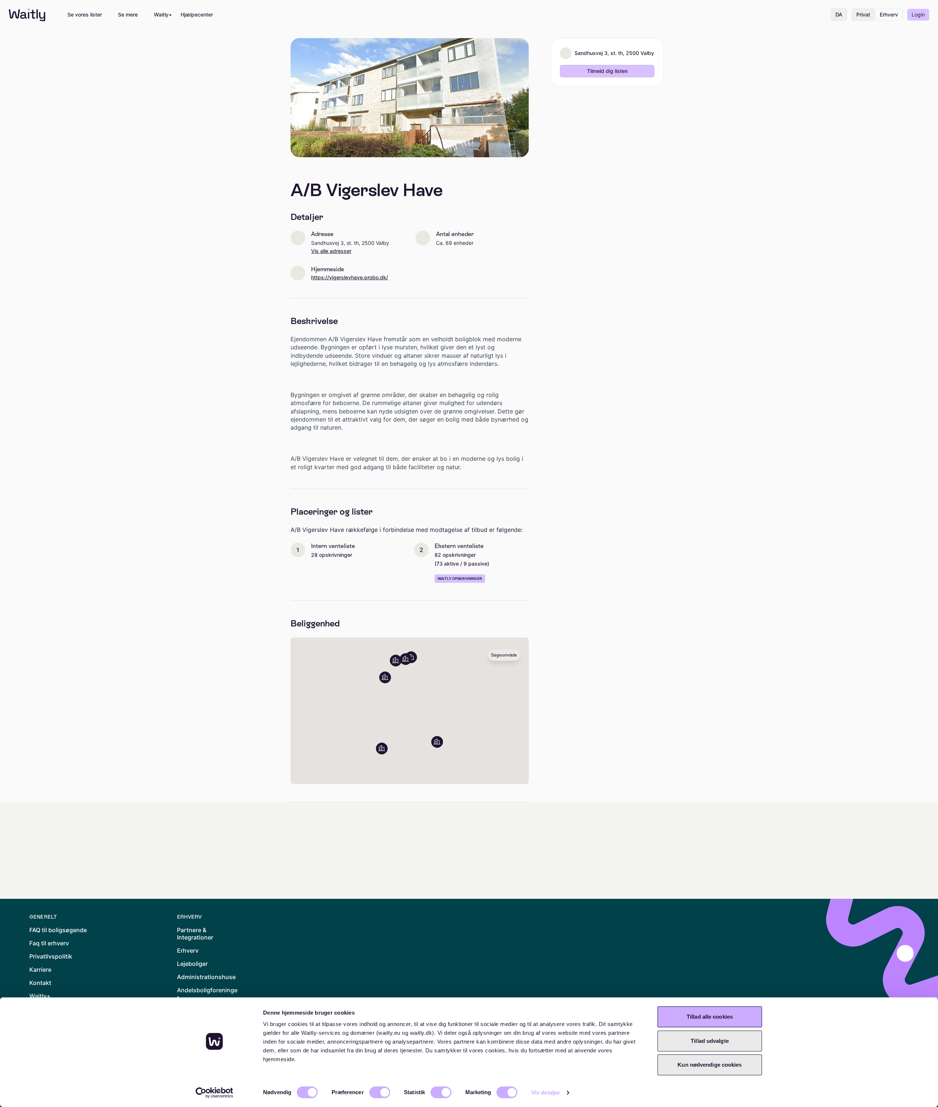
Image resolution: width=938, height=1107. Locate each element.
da (838, 14)
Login (918, 14)
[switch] (379, 1092)
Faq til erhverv (49, 943)
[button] (381, 748)
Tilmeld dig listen (607, 71)
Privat (863, 14)
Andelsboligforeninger (207, 993)
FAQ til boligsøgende (58, 930)
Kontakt (40, 982)
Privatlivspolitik (50, 956)
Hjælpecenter (197, 15)
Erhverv (889, 14)
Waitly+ (163, 15)
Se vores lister (84, 15)
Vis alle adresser (331, 251)
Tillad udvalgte (710, 1041)
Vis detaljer (545, 1092)
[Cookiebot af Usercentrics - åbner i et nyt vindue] (214, 1092)
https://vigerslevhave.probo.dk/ (349, 277)
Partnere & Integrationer (195, 933)
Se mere (128, 15)
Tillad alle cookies (710, 1017)
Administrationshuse (206, 977)
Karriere (40, 969)
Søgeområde (504, 655)
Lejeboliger (192, 963)
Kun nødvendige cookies (709, 1065)
